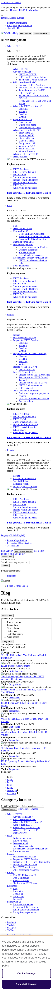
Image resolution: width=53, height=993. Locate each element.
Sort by (4, 644)
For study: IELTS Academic (32, 85)
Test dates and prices (22, 228)
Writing (22, 117)
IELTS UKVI (19, 174)
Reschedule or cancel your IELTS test (30, 257)
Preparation (12, 625)
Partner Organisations (17, 23)
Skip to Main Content (11, 2)
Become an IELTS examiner (26, 907)
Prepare (10, 314)
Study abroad (13, 628)
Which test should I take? (24, 82)
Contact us (18, 893)
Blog (15, 888)
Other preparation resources (26, 390)
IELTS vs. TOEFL (28, 74)
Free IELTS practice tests (24, 372)
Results (10, 450)
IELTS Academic (21, 169)
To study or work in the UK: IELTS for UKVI (32, 91)
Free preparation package (24, 337)
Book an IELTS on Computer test (34, 236)
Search (23, 551)
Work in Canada (26, 140)
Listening (23, 109)
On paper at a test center (30, 127)
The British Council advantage (33, 79)
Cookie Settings (26, 973)
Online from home (27, 124)
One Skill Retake (21, 481)
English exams (14, 622)
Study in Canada (26, 138)
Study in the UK (26, 132)
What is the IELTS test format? (27, 106)
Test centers (12, 631)
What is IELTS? (14, 46)
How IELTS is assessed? (24, 478)
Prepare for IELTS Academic (26, 340)
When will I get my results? (25, 188)
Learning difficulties (28, 249)
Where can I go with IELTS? (26, 130)
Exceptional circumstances (31, 255)
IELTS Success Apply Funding (15, 666)
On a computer (26, 122)
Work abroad (13, 637)
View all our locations (28, 809)
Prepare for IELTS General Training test (31, 862)
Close (7, 616)
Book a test (13, 554)
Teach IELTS (13, 28)
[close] (2, 15)
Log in (39, 551)
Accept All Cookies (26, 984)
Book (9, 205)
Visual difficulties (27, 252)
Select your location (10, 806)
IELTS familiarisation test (31, 385)
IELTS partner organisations (26, 909)
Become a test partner (23, 904)
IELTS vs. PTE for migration (32, 77)
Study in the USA (27, 143)
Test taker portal (20, 843)
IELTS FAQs (19, 185)
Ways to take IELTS (22, 119)
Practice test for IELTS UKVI (33, 382)
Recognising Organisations (19, 25)
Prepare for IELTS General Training (30, 353)
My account (18, 896)
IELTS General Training (24, 172)
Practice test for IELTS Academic (34, 374)
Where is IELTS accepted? (25, 154)
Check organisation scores (25, 177)
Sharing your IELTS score (25, 486)
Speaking (23, 114)
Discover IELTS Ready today (24, 10)
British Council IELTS (17, 585)
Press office (18, 899)
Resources (12, 886)
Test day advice (20, 156)
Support (7, 551)
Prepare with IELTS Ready (25, 180)
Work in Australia (27, 151)
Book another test (21, 265)
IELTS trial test (26, 388)
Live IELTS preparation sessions (34, 398)
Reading (23, 111)
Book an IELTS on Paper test (32, 239)
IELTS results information (25, 182)
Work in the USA (27, 146)
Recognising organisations (25, 912)
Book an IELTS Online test (31, 234)
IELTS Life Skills (27, 369)
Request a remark (21, 483)
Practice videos (26, 401)
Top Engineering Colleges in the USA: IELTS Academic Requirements (22, 677)
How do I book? (20, 231)
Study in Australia (27, 148)
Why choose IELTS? (23, 71)
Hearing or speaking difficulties (33, 247)
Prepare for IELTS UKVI (25, 366)
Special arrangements (23, 244)
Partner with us (14, 901)
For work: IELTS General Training (35, 87)
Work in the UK (26, 135)
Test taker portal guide (23, 242)
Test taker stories (15, 634)
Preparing (11, 575)
